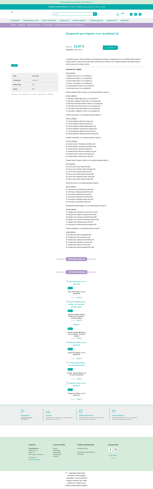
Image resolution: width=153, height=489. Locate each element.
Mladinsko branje (33, 25)
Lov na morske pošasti (23, 94)
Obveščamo (57, 452)
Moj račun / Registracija (86, 452)
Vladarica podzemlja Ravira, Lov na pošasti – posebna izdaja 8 (76, 334)
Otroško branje (96, 20)
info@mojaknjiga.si (26, 417)
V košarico (110, 48)
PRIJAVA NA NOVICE (118, 415)
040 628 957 (24, 419)
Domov (13, 25)
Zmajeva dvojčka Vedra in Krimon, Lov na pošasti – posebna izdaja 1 (76, 316)
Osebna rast (112, 20)
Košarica (80, 454)
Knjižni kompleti (79, 20)
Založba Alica (50, 94)
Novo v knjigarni (49, 20)
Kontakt (56, 456)
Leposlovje (64, 20)
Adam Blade (14, 94)
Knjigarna (15, 20)
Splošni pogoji (82, 448)
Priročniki (125, 20)
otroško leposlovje (42, 94)
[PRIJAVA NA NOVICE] (113, 411)
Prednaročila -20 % (31, 20)
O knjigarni (57, 454)
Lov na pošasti (48, 25)
